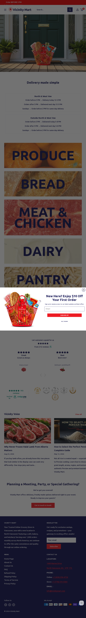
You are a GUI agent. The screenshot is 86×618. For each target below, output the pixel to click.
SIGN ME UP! (64, 315)
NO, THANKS (64, 321)
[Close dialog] (83, 289)
